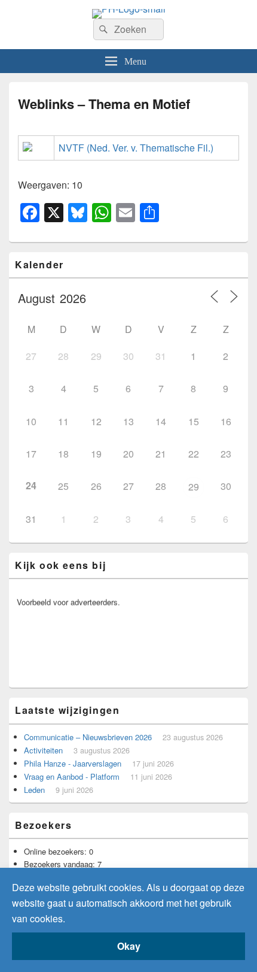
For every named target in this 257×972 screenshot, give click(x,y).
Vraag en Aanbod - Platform (72, 776)
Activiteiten (43, 750)
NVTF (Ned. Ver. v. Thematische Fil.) (136, 148)
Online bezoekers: (56, 851)
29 (193, 486)
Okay (128, 946)
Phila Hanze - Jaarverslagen (72, 763)
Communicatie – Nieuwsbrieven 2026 (88, 737)
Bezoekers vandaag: (60, 864)
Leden (34, 789)
